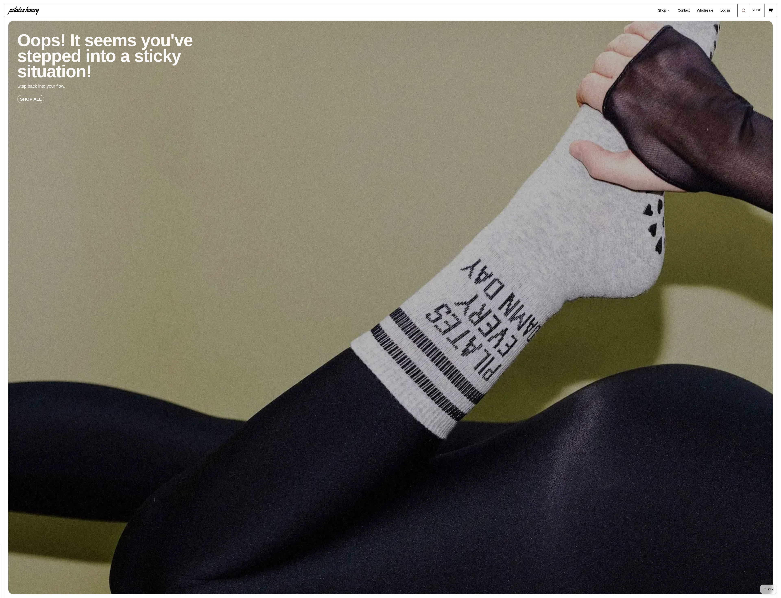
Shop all (30, 99)
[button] (743, 10)
